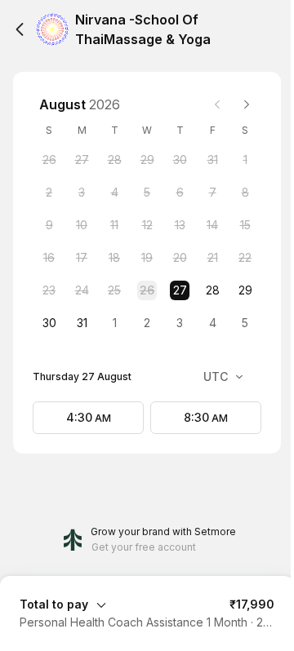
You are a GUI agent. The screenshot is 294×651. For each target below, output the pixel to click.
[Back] (19, 29)
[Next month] (247, 104)
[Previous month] (217, 104)
